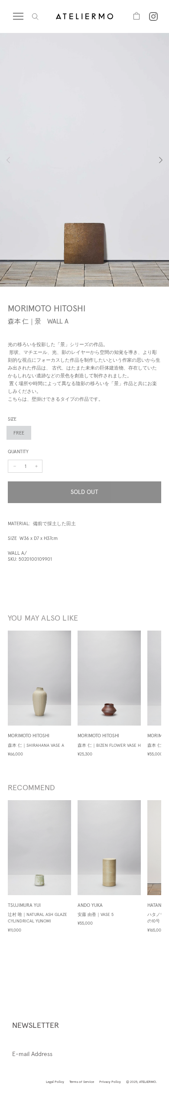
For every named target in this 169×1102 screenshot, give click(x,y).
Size (12, 419)
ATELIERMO (147, 1081)
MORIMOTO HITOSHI (46, 308)
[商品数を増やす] (14, 466)
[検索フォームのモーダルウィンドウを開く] (35, 16)
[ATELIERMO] (84, 16)
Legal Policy (55, 1081)
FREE (18, 433)
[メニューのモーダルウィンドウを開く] (22, 16)
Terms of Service (81, 1081)
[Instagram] (153, 16)
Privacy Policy (110, 1081)
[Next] (152, 160)
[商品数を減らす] (36, 466)
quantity (18, 451)
